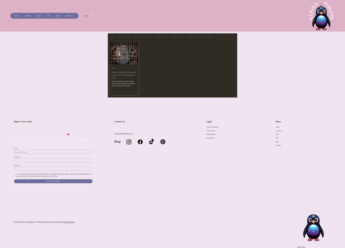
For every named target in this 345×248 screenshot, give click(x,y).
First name (17, 157)
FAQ (277, 138)
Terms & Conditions (212, 127)
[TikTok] (151, 142)
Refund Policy (211, 138)
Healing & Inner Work (162, 37)
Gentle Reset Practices (177, 37)
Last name (17, 165)
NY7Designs (68, 222)
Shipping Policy (211, 134)
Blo (277, 141)
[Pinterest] (163, 142)
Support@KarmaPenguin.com (123, 133)
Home (278, 127)
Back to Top (301, 247)
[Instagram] (129, 142)
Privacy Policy (211, 131)
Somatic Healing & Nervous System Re (199, 37)
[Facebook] (140, 142)
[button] (91, 16)
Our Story (279, 131)
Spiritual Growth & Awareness (143, 37)
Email (16, 148)
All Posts (112, 37)
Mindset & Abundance (124, 37)
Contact (278, 145)
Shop (277, 134)
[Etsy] (117, 142)
